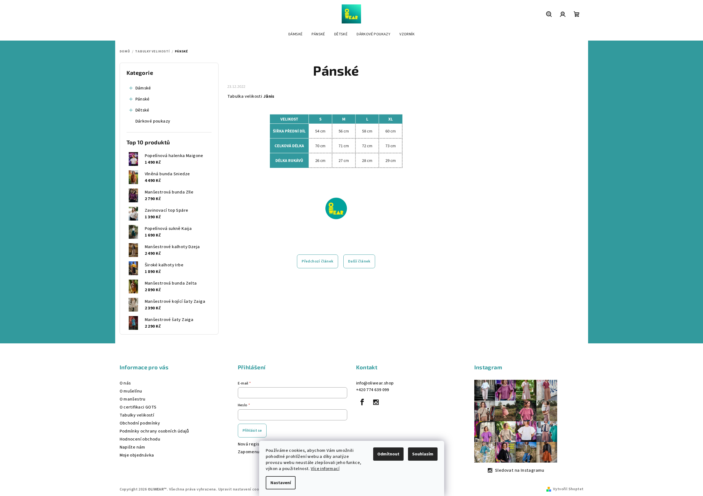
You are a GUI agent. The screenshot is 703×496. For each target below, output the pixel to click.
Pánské (142, 99)
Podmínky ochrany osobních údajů (154, 431)
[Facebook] (362, 402)
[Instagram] (376, 402)
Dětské (142, 110)
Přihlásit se (252, 430)
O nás (125, 383)
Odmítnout (388, 454)
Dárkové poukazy (152, 121)
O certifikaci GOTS (138, 407)
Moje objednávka (137, 455)
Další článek (359, 261)
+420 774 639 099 (372, 390)
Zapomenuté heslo (257, 452)
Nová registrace (254, 444)
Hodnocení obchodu (140, 439)
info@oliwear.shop (375, 383)
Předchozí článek (317, 261)
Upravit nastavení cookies (242, 489)
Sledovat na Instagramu (519, 470)
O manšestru (133, 399)
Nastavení (280, 483)
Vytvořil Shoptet (568, 489)
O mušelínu (131, 391)
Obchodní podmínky (140, 423)
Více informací (325, 469)
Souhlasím (422, 454)
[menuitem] (295, 34)
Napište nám (132, 447)
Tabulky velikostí (137, 415)
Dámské (143, 88)
